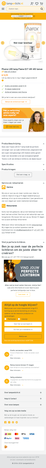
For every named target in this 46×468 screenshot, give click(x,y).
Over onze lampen (11, 405)
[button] (23, 16)
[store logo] (12, 3)
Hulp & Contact (10, 399)
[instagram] (9, 422)
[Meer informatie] (34, 16)
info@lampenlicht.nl (23, 230)
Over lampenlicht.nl (12, 393)
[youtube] (17, 422)
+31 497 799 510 (16, 257)
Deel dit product (10, 72)
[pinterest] (13, 422)
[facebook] (5, 422)
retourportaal (37, 225)
